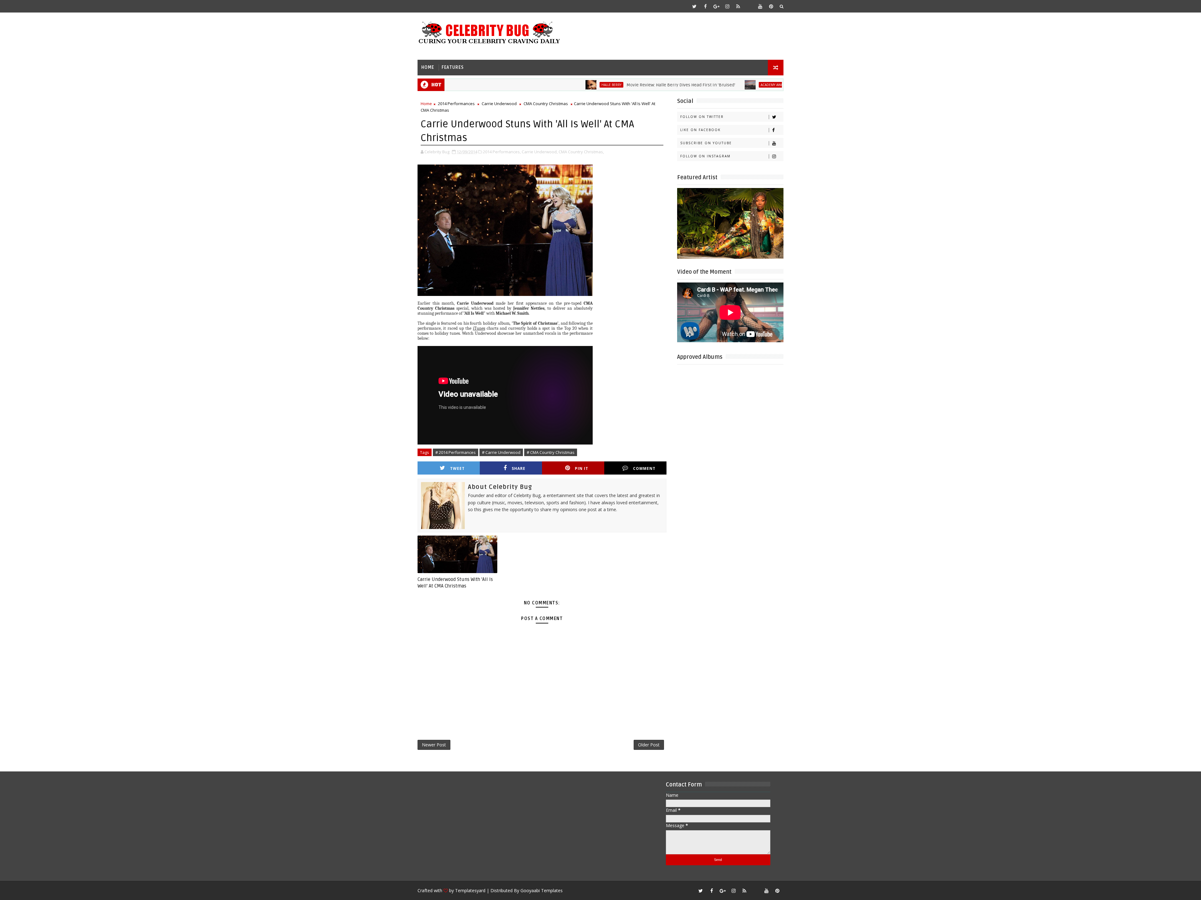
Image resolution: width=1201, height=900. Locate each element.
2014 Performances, (502, 152)
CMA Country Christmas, (581, 152)
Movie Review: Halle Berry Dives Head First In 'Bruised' (641, 85)
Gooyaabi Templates (541, 890)
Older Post (649, 745)
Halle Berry (572, 85)
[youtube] (760, 6)
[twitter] (694, 6)
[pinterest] (771, 6)
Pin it (581, 468)
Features (453, 67)
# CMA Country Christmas (551, 452)
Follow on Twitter (702, 116)
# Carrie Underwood (501, 452)
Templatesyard (470, 890)
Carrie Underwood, (540, 152)
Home (427, 67)
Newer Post (434, 745)
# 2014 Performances (455, 452)
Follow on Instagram (705, 156)
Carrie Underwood (499, 103)
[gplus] (716, 6)
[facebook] (705, 6)
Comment (644, 468)
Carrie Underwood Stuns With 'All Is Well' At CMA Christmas (455, 582)
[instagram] (727, 6)
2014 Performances (456, 103)
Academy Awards (736, 85)
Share (518, 468)
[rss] (738, 6)
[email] (749, 6)
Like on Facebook (700, 130)
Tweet (457, 468)
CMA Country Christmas (546, 103)
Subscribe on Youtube (706, 143)
